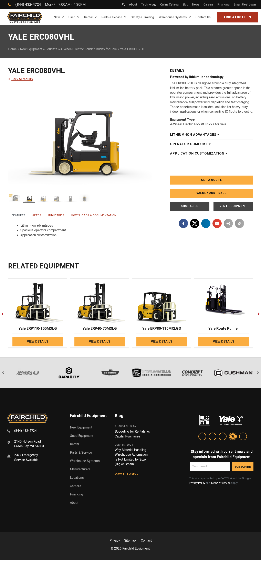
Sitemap (130, 540)
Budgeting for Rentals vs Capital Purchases (132, 434)
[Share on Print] (228, 223)
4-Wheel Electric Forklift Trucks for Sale (89, 49)
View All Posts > (126, 474)
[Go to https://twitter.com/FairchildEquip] (233, 437)
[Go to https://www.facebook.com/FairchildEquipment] (212, 437)
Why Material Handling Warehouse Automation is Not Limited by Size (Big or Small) (131, 457)
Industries (56, 215)
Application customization (197, 153)
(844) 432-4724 (28, 4)
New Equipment (31, 49)
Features (18, 215)
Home (12, 49)
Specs (36, 215)
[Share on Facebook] (183, 223)
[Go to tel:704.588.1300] (33, 431)
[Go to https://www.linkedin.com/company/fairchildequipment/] (202, 437)
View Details (37, 341)
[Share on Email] (217, 223)
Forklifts (51, 49)
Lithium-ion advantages (193, 134)
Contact (146, 540)
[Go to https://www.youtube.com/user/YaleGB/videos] (243, 437)
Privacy (114, 540)
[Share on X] (194, 223)
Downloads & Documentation (93, 215)
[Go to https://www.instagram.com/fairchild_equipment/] (223, 437)
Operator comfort (189, 144)
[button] (237, 17)
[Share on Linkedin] (205, 223)
